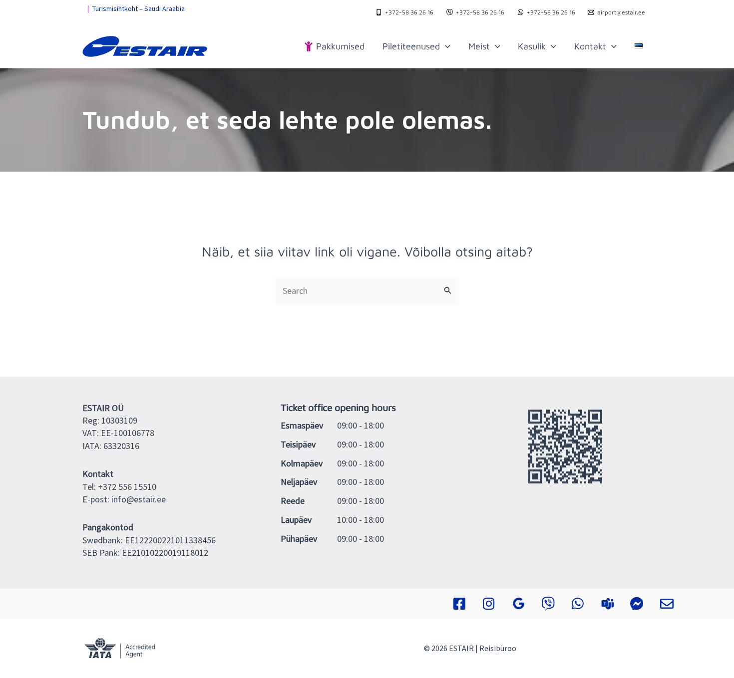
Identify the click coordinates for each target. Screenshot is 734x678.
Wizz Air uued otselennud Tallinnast (144, 8)
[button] (445, 46)
